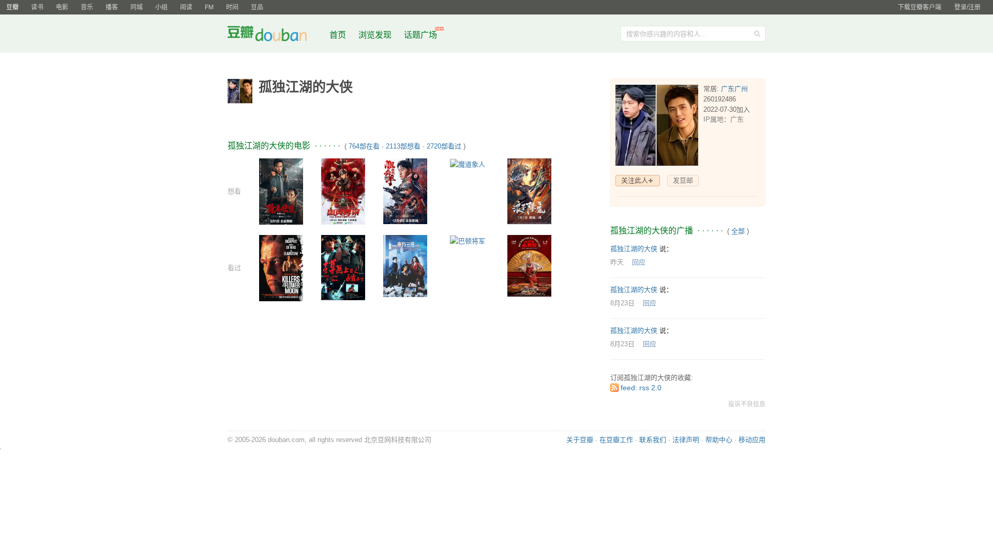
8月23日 (622, 303)
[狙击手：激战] (405, 191)
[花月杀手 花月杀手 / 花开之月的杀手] (281, 267)
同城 (136, 7)
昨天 (617, 262)
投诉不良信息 (746, 404)
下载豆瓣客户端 (919, 7)
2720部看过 (444, 146)
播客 (112, 7)
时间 (232, 7)
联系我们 (652, 440)
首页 (337, 35)
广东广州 (734, 89)
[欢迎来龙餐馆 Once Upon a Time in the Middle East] (529, 265)
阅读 (186, 7)
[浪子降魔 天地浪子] (529, 191)
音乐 (87, 7)
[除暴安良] (281, 191)
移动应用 (752, 440)
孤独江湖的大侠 (633, 249)
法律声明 (685, 440)
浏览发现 (376, 35)
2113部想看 (403, 146)
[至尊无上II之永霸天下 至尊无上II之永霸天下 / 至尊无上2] (343, 267)
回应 (638, 262)
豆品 (257, 7)
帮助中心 (718, 440)
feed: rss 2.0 (641, 388)
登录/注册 (967, 7)
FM (209, 7)
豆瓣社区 (275, 35)
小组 (161, 7)
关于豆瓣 (579, 440)
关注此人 (634, 180)
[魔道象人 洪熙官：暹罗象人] (467, 164)
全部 (738, 231)
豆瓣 (12, 7)
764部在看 (364, 146)
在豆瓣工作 (616, 440)
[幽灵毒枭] (343, 191)
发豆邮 (683, 180)
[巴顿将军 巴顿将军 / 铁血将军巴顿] (467, 240)
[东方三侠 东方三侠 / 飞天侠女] (405, 266)
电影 (62, 7)
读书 (37, 7)
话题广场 (420, 35)
